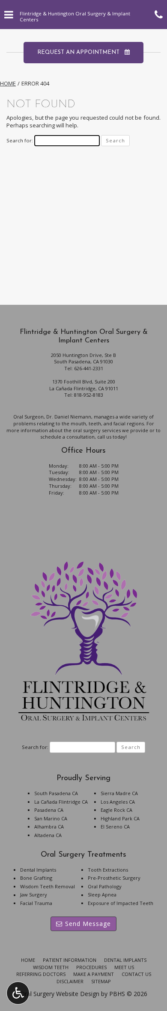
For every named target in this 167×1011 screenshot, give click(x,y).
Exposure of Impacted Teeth (120, 903)
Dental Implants (38, 870)
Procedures (91, 967)
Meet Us (124, 967)
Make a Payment (93, 974)
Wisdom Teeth (51, 967)
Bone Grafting (36, 878)
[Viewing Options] (18, 993)
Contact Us (136, 974)
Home (8, 83)
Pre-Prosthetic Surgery (114, 878)
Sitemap (101, 981)
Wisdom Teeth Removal (47, 886)
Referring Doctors (41, 974)
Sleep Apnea (102, 894)
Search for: (19, 140)
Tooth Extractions (108, 870)
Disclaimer (70, 981)
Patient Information (69, 960)
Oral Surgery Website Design (59, 994)
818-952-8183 (88, 395)
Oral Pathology (105, 886)
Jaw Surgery (33, 894)
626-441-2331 (88, 368)
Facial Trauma (36, 903)
